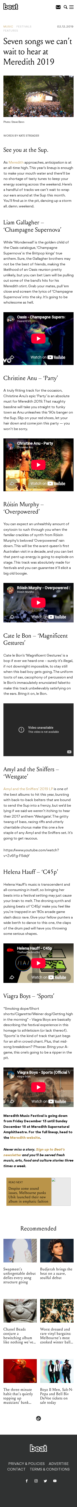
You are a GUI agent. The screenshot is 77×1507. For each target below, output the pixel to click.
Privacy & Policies (26, 1464)
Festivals (24, 27)
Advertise (59, 1464)
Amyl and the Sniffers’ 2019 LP (28, 789)
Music (8, 27)
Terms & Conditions (50, 1469)
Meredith (16, 162)
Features (10, 31)
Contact (16, 1469)
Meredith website (25, 1138)
